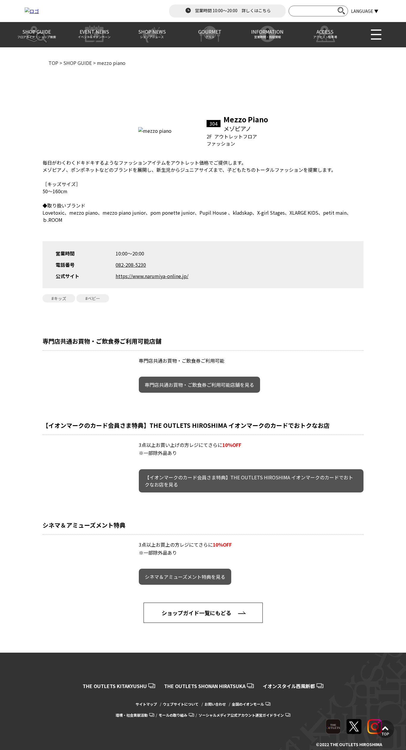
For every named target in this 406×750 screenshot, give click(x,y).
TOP (53, 62)
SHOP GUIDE (77, 62)
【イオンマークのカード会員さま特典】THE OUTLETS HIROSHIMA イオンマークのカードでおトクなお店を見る (249, 481)
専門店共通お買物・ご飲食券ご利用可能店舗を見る (199, 384)
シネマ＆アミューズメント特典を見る (185, 576)
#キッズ (58, 298)
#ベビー (92, 298)
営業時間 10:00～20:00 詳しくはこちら (232, 10)
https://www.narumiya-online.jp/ (152, 276)
